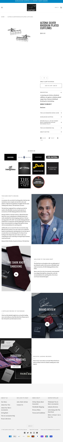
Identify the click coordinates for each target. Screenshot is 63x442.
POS (42, 429)
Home (2, 16)
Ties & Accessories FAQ (47, 127)
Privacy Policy (36, 410)
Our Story (4, 402)
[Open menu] (3, 7)
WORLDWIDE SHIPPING (46, 116)
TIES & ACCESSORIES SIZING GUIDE (49, 112)
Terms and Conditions (38, 413)
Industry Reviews (53, 407)
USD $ (56, 7)
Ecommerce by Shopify (53, 429)
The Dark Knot (6, 429)
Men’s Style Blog (22, 429)
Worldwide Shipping (38, 407)
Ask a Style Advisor (22, 402)
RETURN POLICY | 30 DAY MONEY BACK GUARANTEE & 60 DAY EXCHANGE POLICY (49, 122)
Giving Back (4, 413)
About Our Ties (5, 405)
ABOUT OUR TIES (44, 131)
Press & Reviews (6, 419)
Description (44, 92)
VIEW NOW (16, 366)
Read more (42, 107)
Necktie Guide (34, 429)
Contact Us (20, 405)
